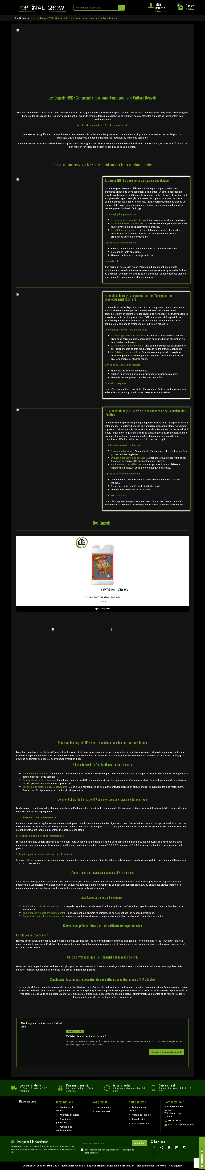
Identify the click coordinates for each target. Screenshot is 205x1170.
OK (121, 7)
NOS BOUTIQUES (202, 1156)
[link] (154, 1147)
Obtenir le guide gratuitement (166, 1052)
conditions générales (108, 1150)
